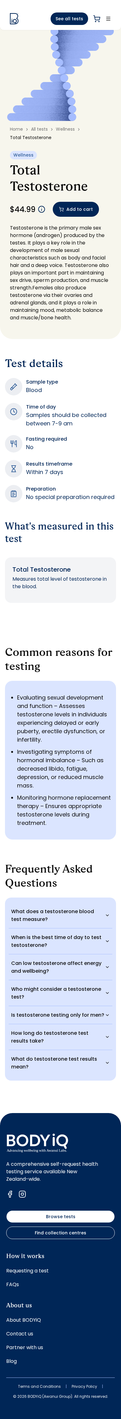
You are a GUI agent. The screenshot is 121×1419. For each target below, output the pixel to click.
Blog (11, 1361)
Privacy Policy (84, 1386)
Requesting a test (27, 1270)
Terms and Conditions (39, 1386)
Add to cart (79, 209)
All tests (39, 129)
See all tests (69, 19)
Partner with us (24, 1347)
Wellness (65, 129)
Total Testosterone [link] (31, 137)
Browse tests (60, 1216)
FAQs (12, 1284)
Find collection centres (60, 1233)
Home (16, 129)
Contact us (19, 1333)
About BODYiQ (23, 1320)
